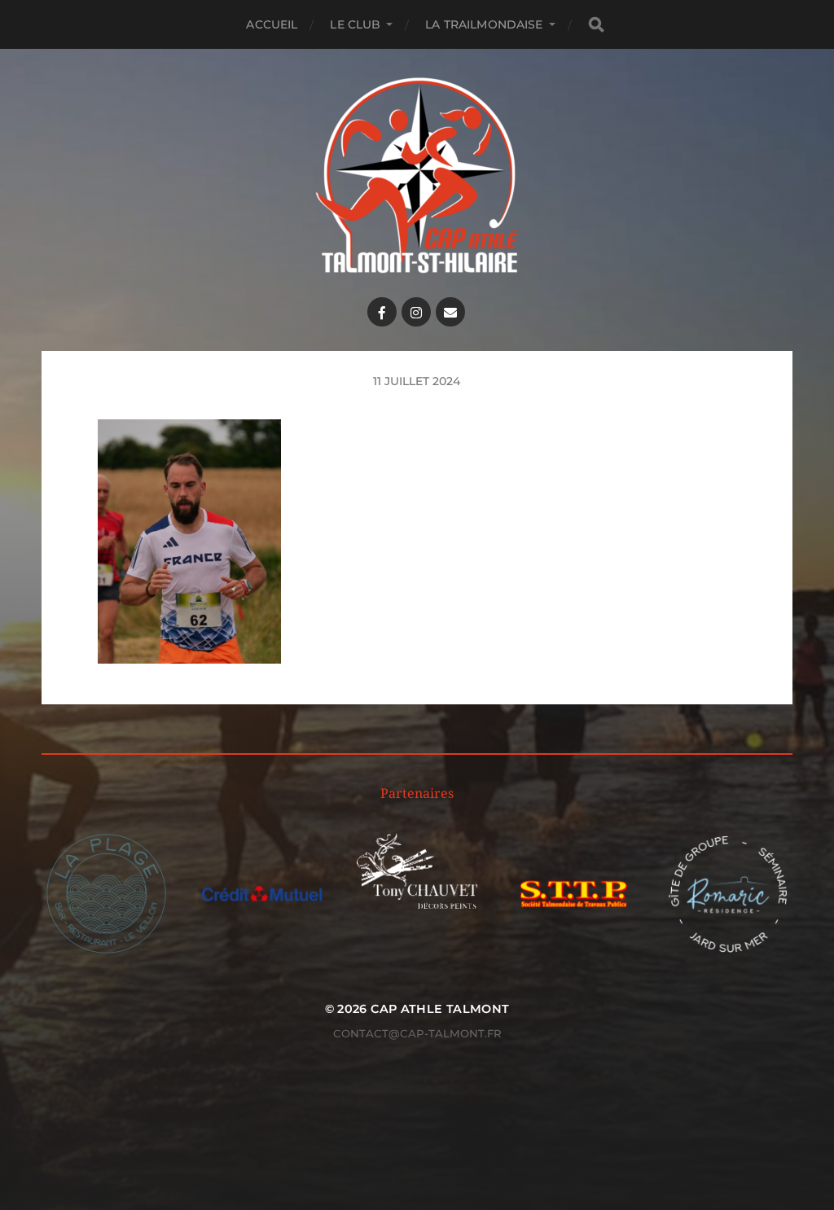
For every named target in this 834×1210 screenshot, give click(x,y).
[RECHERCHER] (596, 25)
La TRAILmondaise (483, 24)
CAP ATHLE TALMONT (440, 1009)
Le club (355, 24)
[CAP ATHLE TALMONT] (417, 175)
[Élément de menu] (382, 312)
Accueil (271, 24)
